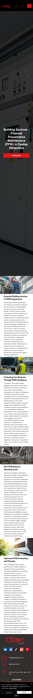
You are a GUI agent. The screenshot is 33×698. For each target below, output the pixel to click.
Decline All (9, 692)
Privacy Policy (13, 688)
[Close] (31, 684)
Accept (24, 692)
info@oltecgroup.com (16, 658)
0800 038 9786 (14, 664)
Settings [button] (16, 695)
